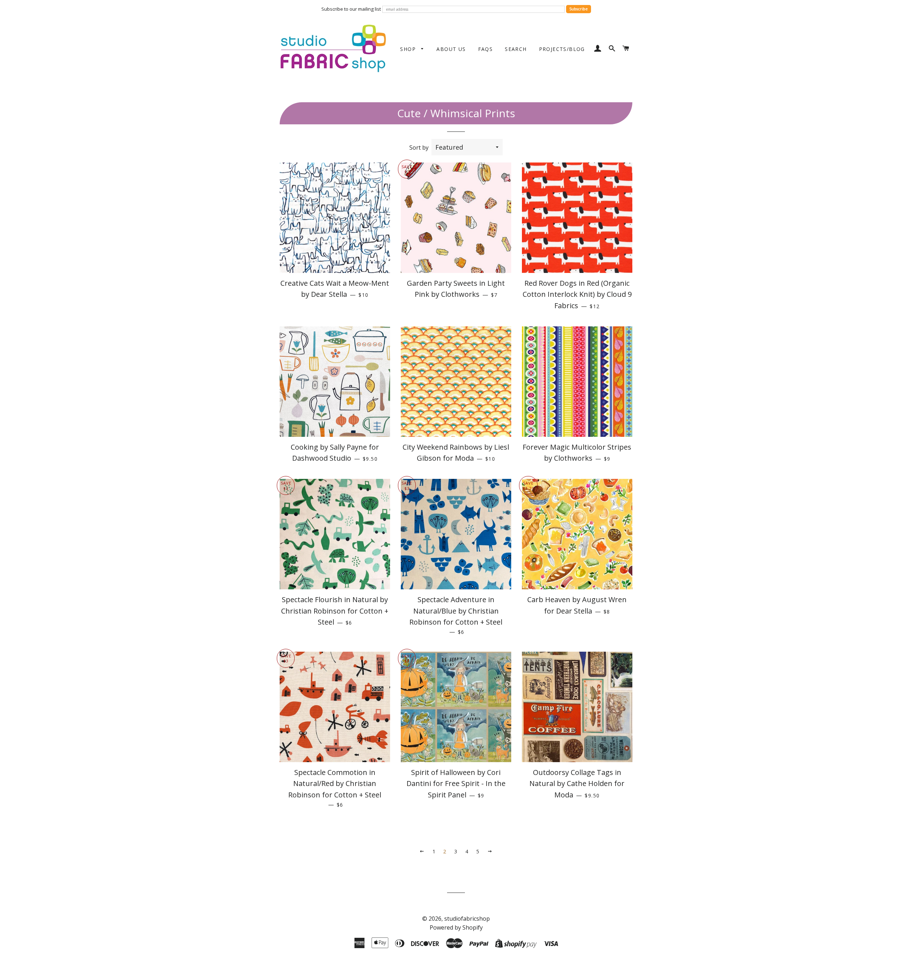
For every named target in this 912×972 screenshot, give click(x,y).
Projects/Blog (562, 49)
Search (516, 49)
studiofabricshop (467, 918)
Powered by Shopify (456, 927)
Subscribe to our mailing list (351, 9)
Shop (409, 49)
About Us (451, 49)
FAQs (485, 49)
